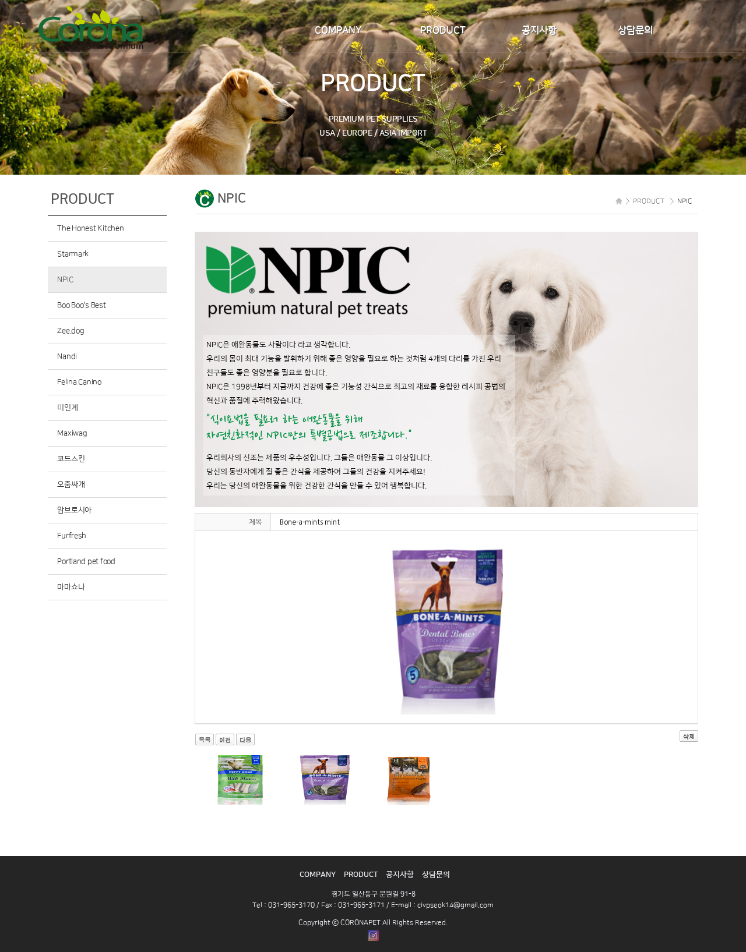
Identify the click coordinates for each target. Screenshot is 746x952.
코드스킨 (71, 459)
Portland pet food (86, 561)
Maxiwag (72, 433)
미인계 (67, 408)
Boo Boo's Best (81, 305)
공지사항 (539, 30)
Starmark (73, 254)
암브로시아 (74, 510)
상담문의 (635, 30)
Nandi (67, 356)
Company (338, 30)
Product (443, 30)
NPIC (65, 279)
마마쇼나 (71, 587)
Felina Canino (79, 382)
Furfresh (71, 536)
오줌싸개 (71, 484)
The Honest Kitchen (90, 228)
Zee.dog (70, 331)
